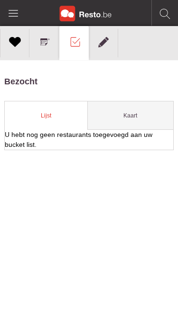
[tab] (46, 115)
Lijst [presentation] (46, 115)
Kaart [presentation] (130, 115)
